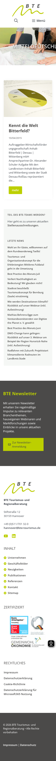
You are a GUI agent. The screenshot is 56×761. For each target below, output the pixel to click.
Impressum (11, 672)
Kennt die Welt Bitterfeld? (23, 128)
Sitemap (13, 593)
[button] (16, 20)
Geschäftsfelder (18, 563)
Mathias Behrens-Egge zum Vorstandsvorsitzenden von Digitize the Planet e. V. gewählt (27, 318)
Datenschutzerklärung (18, 678)
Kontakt (13, 587)
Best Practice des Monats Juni (24, 328)
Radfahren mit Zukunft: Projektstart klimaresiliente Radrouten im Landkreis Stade (27, 354)
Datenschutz (28, 745)
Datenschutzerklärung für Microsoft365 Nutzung (20, 692)
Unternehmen (17, 557)
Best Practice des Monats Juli (23, 273)
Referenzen (15, 581)
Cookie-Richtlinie (14, 684)
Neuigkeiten (15, 569)
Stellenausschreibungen (22, 225)
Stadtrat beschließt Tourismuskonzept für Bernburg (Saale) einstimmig (25, 292)
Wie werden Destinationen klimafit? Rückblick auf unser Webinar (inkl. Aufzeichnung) (27, 305)
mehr (15, 190)
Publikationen (17, 575)
